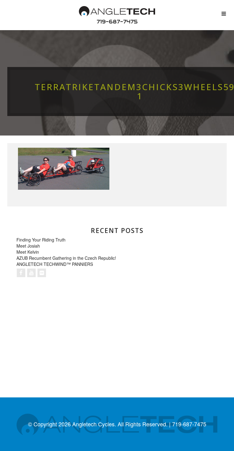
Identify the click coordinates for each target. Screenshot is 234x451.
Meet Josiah (28, 246)
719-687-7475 (117, 21)
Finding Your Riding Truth (41, 240)
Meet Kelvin (27, 252)
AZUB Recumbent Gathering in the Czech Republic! (66, 258)
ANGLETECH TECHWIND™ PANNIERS (54, 264)
